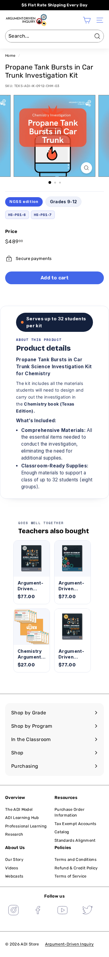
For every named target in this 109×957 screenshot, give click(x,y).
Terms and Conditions (75, 859)
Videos (11, 868)
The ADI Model (19, 809)
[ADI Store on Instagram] (13, 911)
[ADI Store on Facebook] (38, 911)
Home (10, 55)
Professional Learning (26, 826)
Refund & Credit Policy (76, 868)
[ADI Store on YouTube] (63, 911)
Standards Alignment (75, 840)
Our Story (14, 859)
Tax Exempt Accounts (75, 823)
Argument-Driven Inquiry (69, 944)
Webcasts (14, 876)
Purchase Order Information (69, 812)
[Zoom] (86, 168)
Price (11, 231)
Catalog (61, 832)
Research (14, 834)
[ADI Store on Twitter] (87, 911)
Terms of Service (70, 876)
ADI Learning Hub (22, 817)
